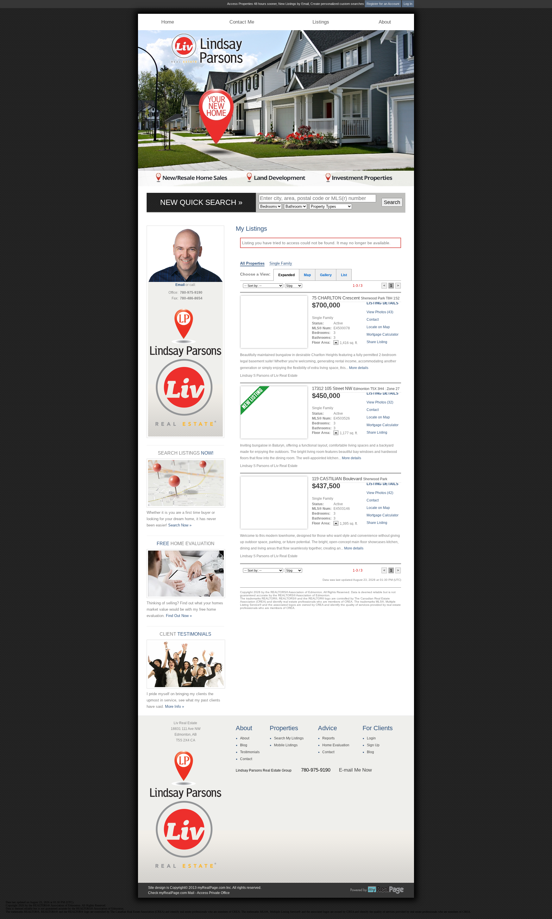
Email (180, 285)
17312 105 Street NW (356, 388)
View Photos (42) (380, 493)
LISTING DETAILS (382, 303)
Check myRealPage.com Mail (171, 893)
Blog (243, 745)
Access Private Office (213, 893)
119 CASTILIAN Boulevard (349, 481)
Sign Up (373, 745)
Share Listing (377, 342)
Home (167, 22)
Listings (321, 22)
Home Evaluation (335, 745)
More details (358, 368)
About (385, 22)
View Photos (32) (380, 402)
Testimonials (250, 752)
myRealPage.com (377, 890)
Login (371, 738)
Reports (328, 738)
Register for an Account (383, 3)
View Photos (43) (380, 312)
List (344, 275)
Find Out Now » (179, 616)
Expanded (286, 275)
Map (307, 275)
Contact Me (241, 22)
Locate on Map (378, 327)
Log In (408, 3)
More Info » (174, 706)
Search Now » (179, 525)
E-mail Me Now (355, 770)
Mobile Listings (286, 745)
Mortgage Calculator (382, 334)
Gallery (326, 275)
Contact (373, 320)
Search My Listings (289, 738)
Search (392, 202)
